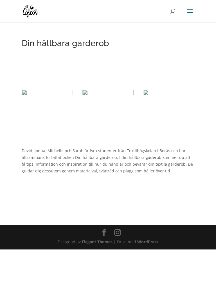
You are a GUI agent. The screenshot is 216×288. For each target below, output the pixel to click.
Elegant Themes (97, 241)
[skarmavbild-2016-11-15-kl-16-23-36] (108, 126)
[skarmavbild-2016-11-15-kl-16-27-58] (168, 126)
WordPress (147, 241)
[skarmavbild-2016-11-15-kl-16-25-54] (47, 126)
